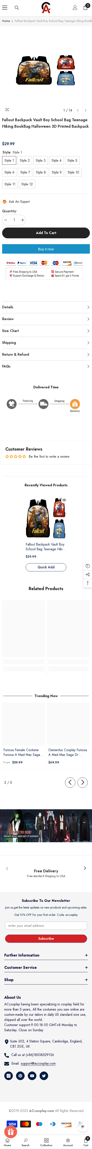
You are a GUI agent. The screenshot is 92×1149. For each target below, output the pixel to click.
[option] (46, 70)
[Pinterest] (20, 1075)
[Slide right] (82, 782)
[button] (78, 110)
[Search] (16, 7)
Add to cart (46, 232)
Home (6, 21)
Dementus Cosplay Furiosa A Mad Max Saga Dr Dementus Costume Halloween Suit (67, 752)
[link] (23, 661)
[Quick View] (64, 500)
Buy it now (46, 249)
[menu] (4, 7)
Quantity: (9, 211)
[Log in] (75, 7)
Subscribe (46, 938)
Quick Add (46, 567)
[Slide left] (70, 782)
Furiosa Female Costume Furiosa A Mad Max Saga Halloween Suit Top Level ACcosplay (21, 752)
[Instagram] (8, 1075)
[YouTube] (32, 1075)
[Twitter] (44, 1075)
